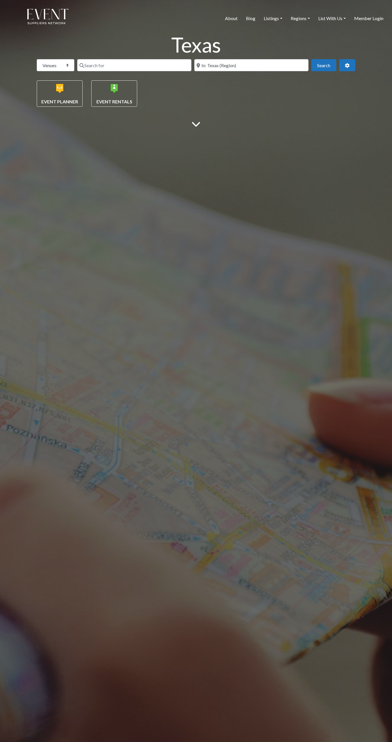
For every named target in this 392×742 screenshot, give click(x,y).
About (231, 18)
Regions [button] (298, 18)
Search (326, 65)
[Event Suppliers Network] (48, 17)
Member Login (368, 18)
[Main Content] (196, 123)
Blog (250, 18)
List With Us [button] (330, 18)
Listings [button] (271, 18)
